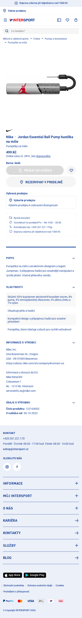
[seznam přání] (67, 20)
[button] (41, 258)
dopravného (43, 156)
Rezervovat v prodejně (44, 182)
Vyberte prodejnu (24, 200)
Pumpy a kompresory (56, 38)
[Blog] (41, 558)
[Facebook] (17, 467)
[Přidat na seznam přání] (71, 170)
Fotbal (36, 38)
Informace (13, 483)
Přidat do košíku (38, 170)
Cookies (60, 585)
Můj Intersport (17, 496)
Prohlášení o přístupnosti (16, 591)
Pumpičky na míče (17, 42)
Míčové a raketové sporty (16, 38)
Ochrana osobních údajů (39, 585)
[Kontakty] (41, 533)
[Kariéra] (41, 520)
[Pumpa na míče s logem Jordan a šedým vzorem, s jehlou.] (41, 84)
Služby (9, 545)
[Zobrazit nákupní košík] (76, 20)
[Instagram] (7, 467)
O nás (8, 508)
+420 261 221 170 (14, 438)
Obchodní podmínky (13, 585)
